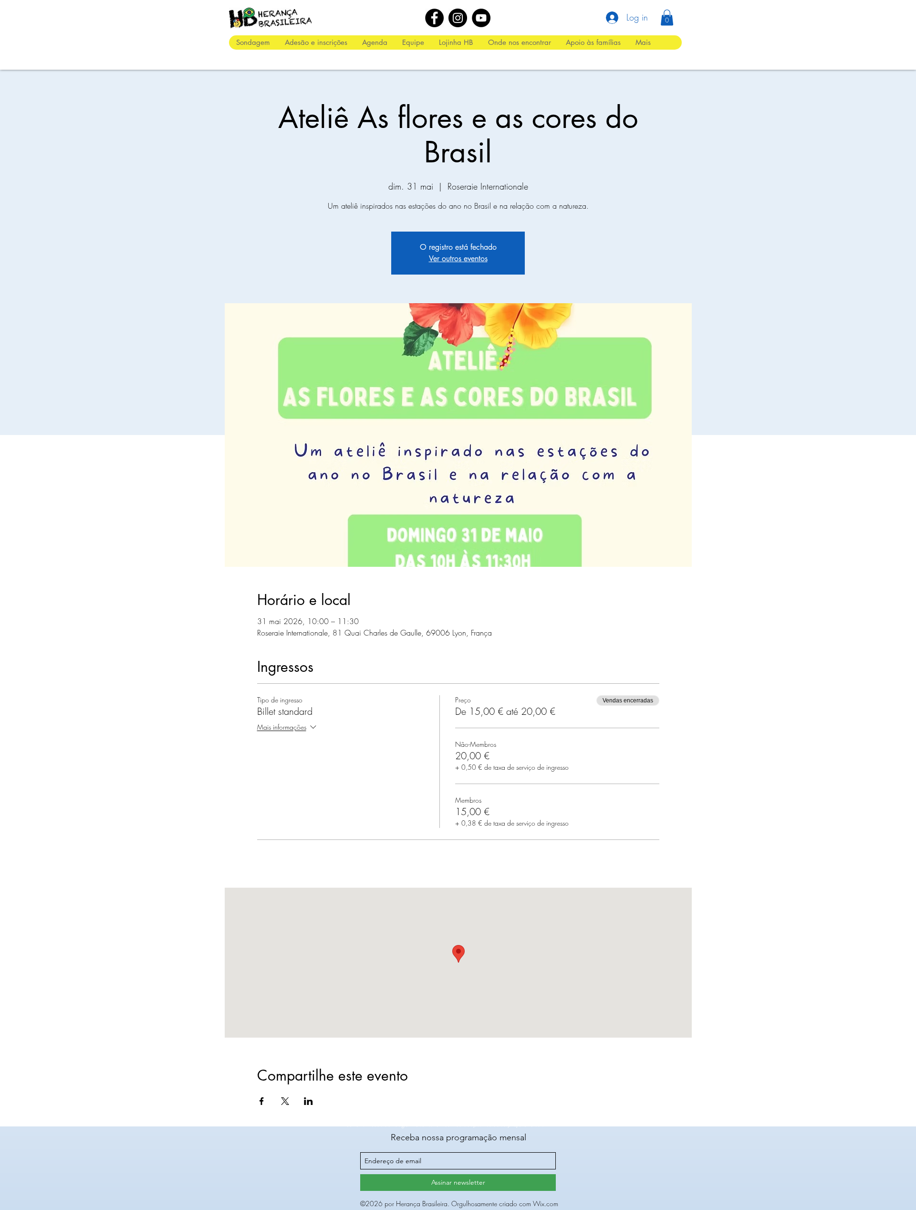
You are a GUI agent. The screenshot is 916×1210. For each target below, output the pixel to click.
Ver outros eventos (458, 259)
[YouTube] (481, 18)
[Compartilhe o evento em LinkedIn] (308, 1101)
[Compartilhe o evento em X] (285, 1101)
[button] (667, 17)
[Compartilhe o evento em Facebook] (261, 1101)
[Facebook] (434, 18)
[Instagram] (457, 18)
